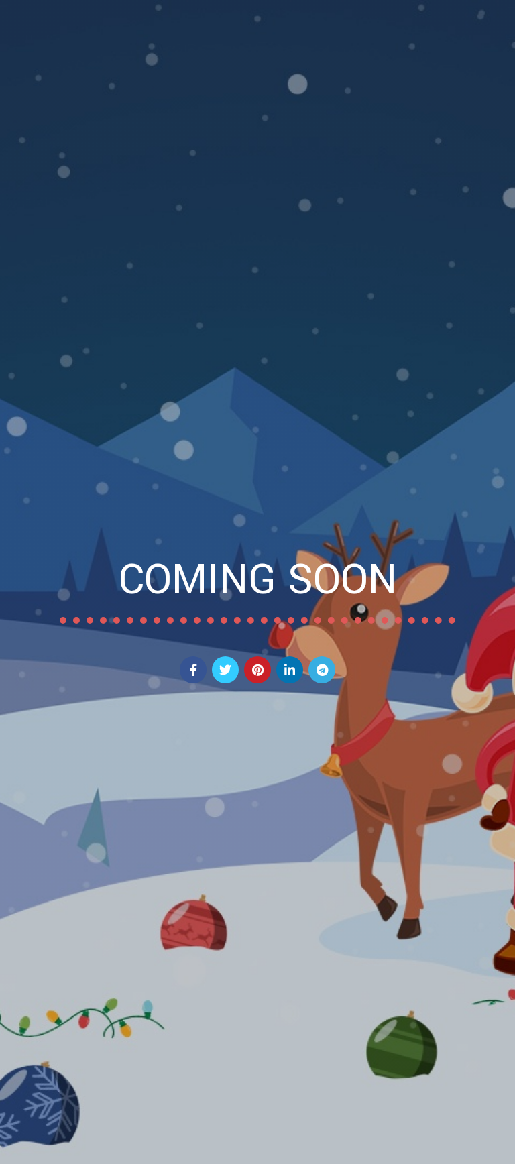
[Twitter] (225, 669)
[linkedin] (289, 669)
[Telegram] (321, 669)
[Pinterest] (257, 669)
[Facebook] (193, 669)
